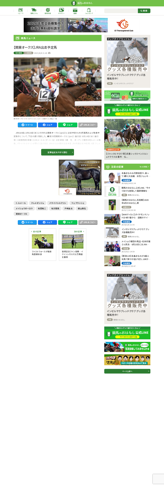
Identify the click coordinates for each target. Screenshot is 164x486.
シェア (49, 124)
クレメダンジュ (37, 203)
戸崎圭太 (69, 208)
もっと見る (143, 166)
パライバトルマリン (57, 203)
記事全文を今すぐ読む (57, 152)
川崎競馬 (28, 53)
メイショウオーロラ (24, 208)
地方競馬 (18, 53)
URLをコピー (90, 124)
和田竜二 (42, 208)
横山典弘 (82, 208)
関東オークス (21, 213)
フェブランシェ (77, 203)
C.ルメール (21, 203)
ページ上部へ (127, 371)
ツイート (29, 124)
